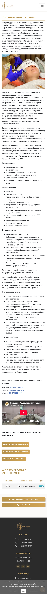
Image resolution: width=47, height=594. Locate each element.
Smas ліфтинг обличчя (15, 444)
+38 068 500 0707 (17, 390)
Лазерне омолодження (15, 452)
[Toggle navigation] (42, 5)
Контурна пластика (14, 459)
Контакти (24, 505)
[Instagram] (18, 566)
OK (23, 591)
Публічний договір (24, 578)
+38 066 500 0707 (17, 388)
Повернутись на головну (24, 499)
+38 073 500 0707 (15, 393)
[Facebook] (23, 566)
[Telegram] (28, 566)
